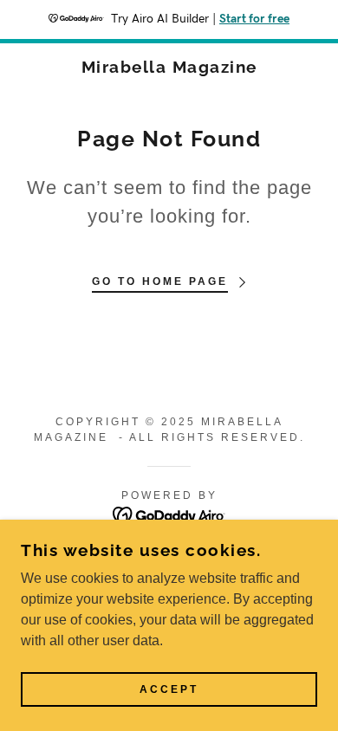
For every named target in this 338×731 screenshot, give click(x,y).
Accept (169, 689)
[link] (169, 67)
